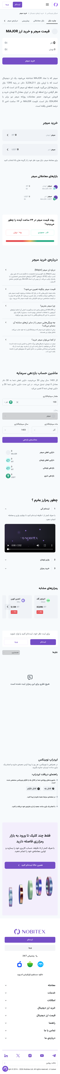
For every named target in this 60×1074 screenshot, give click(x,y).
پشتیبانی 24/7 (28, 956)
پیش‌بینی (25, 20)
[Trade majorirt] (7, 135)
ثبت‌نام (17, 4)
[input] (38, 402)
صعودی (41, 232)
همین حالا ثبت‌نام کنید (32, 865)
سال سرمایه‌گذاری (21, 424)
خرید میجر (30, 61)
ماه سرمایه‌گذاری (51, 424)
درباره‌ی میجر (12, 20)
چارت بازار (52, 20)
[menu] (47, 5)
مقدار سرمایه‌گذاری (50, 396)
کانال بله (47, 788)
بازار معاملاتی (38, 20)
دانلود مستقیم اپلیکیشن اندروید (30, 974)
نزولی (15, 232)
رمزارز (56, 410)
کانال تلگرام (31, 788)
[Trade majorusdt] (7, 150)
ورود (7, 4)
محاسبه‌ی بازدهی (30, 439)
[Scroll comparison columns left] (7, 607)
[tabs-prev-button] (4, 21)
